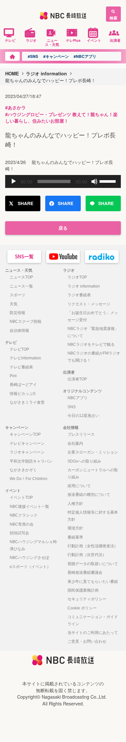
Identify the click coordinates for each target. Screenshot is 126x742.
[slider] (109, 181)
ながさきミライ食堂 (27, 402)
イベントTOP (21, 497)
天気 (13, 304)
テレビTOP (19, 349)
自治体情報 (19, 330)
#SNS (33, 56)
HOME (12, 73)
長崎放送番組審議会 (85, 572)
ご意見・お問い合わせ (87, 641)
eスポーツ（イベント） (30, 566)
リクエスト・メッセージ (89, 304)
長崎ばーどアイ (23, 384)
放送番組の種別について (89, 494)
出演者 (115, 40)
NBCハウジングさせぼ (29, 557)
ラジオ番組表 (79, 295)
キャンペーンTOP (25, 434)
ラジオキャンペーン (27, 452)
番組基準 (75, 537)
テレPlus (73, 40)
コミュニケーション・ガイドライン (93, 620)
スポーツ (17, 295)
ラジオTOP (77, 277)
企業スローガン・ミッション (93, 452)
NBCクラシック (23, 515)
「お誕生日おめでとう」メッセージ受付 (93, 316)
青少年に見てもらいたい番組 (93, 581)
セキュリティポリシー (87, 599)
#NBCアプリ (85, 56)
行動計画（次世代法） (87, 554)
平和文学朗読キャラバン (31, 461)
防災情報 (17, 313)
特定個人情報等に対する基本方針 (93, 516)
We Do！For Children (28, 478)
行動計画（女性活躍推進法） (93, 546)
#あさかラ (15, 107)
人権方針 (75, 503)
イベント (94, 40)
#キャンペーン (56, 56)
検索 (113, 18)
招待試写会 (19, 533)
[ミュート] (94, 181)
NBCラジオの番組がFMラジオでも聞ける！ (94, 357)
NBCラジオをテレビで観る (91, 344)
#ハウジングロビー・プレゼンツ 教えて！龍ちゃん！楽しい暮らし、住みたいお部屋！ (61, 117)
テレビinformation (25, 358)
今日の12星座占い (83, 415)
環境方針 (75, 528)
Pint (13, 376)
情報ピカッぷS (23, 393)
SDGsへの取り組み (84, 461)
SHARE (25, 203)
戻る (63, 228)
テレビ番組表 (21, 367)
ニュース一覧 (21, 286)
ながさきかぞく (23, 470)
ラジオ (31, 40)
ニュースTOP (21, 277)
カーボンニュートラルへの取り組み (93, 473)
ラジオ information (46, 73)
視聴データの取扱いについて (93, 564)
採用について (79, 486)
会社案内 (75, 443)
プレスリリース (81, 434)
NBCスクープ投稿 (25, 321)
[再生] (13, 181)
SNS (72, 407)
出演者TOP (77, 379)
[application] (63, 181)
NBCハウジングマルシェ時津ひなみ (33, 545)
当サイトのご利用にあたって (93, 632)
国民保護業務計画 (83, 590)
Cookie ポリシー (82, 608)
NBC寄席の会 (22, 524)
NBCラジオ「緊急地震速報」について (93, 332)
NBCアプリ (78, 398)
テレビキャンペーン (27, 443)
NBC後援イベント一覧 (29, 506)
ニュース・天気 (52, 42)
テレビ (10, 40)
